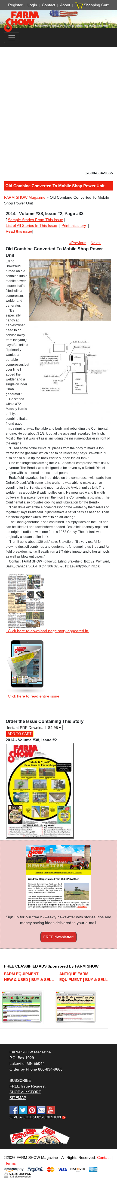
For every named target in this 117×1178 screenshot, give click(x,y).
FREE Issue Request (27, 1086)
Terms (10, 1163)
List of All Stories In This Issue (31, 225)
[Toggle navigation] (11, 37)
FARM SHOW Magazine (24, 197)
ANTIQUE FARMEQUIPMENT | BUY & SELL (83, 977)
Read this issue (19, 231)
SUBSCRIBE (20, 1080)
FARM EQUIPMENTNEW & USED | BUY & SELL (29, 977)
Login (32, 5)
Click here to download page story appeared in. (47, 631)
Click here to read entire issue (32, 696)
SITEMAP (18, 1097)
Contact (48, 5)
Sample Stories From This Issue (35, 220)
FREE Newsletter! (58, 937)
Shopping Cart (96, 5)
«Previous (77, 243)
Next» (96, 243)
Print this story (73, 225)
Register (15, 5)
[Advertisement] (58, 109)
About (65, 5)
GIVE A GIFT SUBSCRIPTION (35, 1117)
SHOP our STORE (25, 1092)
